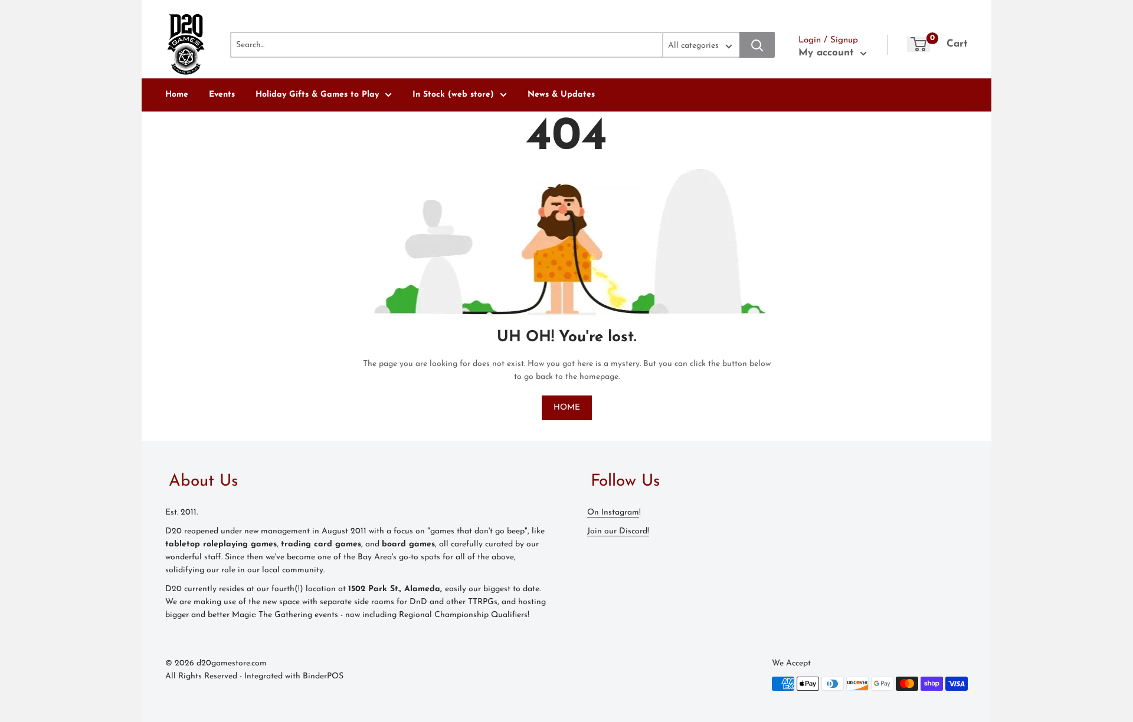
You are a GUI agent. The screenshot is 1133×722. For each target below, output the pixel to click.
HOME (567, 407)
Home (176, 94)
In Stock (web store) (453, 94)
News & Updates (561, 94)
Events (222, 94)
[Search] (757, 45)
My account (827, 53)
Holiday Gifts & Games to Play (317, 94)
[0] (918, 44)
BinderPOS (323, 676)
